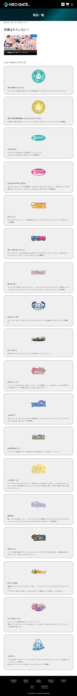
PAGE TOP (73, 673)
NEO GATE (32, 693)
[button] (13, 681)
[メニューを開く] (72, 5)
